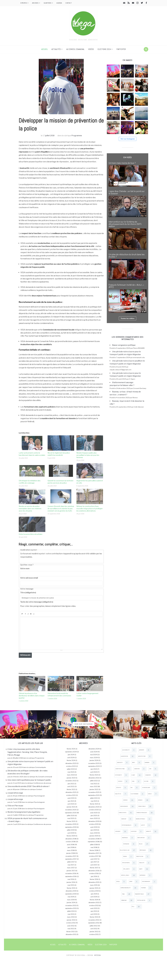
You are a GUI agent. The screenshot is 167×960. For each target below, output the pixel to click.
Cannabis (149, 762)
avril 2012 (93, 928)
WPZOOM (97, 955)
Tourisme (146, 888)
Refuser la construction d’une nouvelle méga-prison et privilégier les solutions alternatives (89, 508)
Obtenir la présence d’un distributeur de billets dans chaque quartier (32, 695)
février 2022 (71, 789)
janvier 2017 (71, 871)
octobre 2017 (93, 856)
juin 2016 (94, 876)
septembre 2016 (71, 876)
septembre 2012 (93, 923)
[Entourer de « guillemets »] (33, 613)
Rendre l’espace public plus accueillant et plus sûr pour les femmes (87, 455)
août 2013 (93, 908)
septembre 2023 (94, 766)
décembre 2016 (93, 871)
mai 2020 (70, 818)
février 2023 (94, 775)
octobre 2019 (93, 824)
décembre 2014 (71, 891)
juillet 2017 (71, 862)
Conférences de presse (42, 783)
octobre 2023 (71, 766)
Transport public (142, 894)
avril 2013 (93, 914)
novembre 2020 (70, 810)
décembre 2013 (93, 902)
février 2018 (94, 850)
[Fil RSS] (129, 3)
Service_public (128, 875)
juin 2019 (94, 830)
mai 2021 (94, 801)
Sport (133, 881)
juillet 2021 (94, 798)
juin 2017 (94, 862)
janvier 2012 (94, 931)
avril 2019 (70, 833)
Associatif (122, 762)
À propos (23, 3)
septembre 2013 (70, 908)
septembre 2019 (70, 827)
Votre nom (24, 568)
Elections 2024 (104, 49)
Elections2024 (137, 794)
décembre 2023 (70, 763)
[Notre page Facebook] (146, 3)
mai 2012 (71, 928)
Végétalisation (143, 900)
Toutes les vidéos (127, 318)
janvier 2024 (94, 760)
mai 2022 (94, 784)
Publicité (144, 863)
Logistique (136, 831)
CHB (152, 769)
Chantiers (139, 769)
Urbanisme (126, 900)
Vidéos (91, 49)
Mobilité (151, 831)
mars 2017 (71, 868)
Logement (120, 831)
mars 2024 (94, 757)
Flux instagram (39, 796)
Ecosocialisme (148, 787)
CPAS (135, 781)
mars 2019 (94, 833)
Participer (121, 49)
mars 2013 (71, 917)
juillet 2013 (71, 911)
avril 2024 (70, 757)
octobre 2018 (24, 701)
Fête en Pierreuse (15, 806)
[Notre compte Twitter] (142, 3)
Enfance (143, 800)
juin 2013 (94, 911)
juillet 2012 (93, 926)
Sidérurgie (145, 875)
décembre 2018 (70, 839)
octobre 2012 (71, 923)
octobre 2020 (94, 810)
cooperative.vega (15, 793)
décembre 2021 (71, 792)
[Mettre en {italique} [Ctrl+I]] (25, 613)
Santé (143, 869)
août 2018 (70, 844)
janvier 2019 (94, 836)
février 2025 (71, 749)
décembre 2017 (93, 853)
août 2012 (70, 926)
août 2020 (94, 813)
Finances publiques (144, 813)
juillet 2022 (94, 781)
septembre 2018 (93, 841)
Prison (127, 856)
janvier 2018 (70, 853)
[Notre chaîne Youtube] (133, 3)
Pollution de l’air (127, 850)
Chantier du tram (122, 769)
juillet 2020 (71, 815)
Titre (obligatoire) (28, 592)
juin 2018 (71, 847)
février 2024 (71, 760)
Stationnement (148, 881)
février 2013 (94, 917)
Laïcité (145, 825)
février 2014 (94, 900)
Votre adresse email (29, 578)
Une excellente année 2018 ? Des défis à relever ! (28, 786)
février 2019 (71, 836)
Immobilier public (143, 819)
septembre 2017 (70, 859)
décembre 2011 (71, 934)
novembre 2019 (70, 824)
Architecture (144, 756)
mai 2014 (71, 897)
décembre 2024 (93, 749)
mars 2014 (71, 900)
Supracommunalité (128, 888)
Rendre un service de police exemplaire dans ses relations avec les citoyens (30, 508)
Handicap (126, 819)
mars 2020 (94, 818)
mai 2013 (71, 914)
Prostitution (142, 856)
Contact (68, 3)
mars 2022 (94, 786)
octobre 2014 (94, 891)
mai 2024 (93, 754)
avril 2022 (70, 786)
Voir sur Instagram (128, 139)
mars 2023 (71, 775)
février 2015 (71, 888)
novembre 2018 (93, 839)
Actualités (56, 49)
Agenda (59, 3)
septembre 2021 (93, 795)
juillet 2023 (71, 769)
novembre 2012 (93, 920)
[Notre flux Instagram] (137, 3)
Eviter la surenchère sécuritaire (30, 534)
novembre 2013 (70, 905)
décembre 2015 (94, 882)
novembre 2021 (94, 792)
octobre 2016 (94, 873)
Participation (143, 838)
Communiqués (40, 767)
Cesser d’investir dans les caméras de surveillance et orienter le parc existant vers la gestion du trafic (61, 508)
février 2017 (94, 868)
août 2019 (93, 827)
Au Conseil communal (75, 49)
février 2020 (71, 821)
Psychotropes (128, 863)
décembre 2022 (93, 778)
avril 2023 (93, 772)
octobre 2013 (93, 905)
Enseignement (126, 806)
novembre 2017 (71, 856)
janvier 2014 (71, 902)
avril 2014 (93, 897)
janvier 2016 (71, 882)
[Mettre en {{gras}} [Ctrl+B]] (22, 613)
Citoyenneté (120, 775)
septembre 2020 (71, 813)
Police (143, 844)
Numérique (127, 838)
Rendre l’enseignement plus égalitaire (23, 812)
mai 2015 (71, 885)
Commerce (150, 775)
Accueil (44, 49)
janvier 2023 (71, 778)
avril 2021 (70, 804)
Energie (128, 800)
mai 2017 (71, 865)
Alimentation (127, 756)
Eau (134, 787)
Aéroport (144, 750)
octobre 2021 (71, 795)
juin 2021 (71, 801)
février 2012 (70, 931)
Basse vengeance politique (124, 345)
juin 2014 (94, 894)
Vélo (136, 907)
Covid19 (122, 781)
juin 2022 (71, 784)
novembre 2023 (93, 763)
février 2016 (94, 879)
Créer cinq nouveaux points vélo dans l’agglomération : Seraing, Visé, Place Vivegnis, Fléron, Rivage (27, 752)
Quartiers (47, 3)
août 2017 (93, 859)
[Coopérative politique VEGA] (83, 23)
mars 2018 (71, 850)
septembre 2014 (70, 894)
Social (120, 881)
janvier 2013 (71, 920)
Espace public (144, 806)
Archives (35, 3)
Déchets (121, 787)
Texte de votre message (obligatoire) (36, 602)
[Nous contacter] (124, 3)
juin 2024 (71, 754)
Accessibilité (128, 750)
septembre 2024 (71, 752)
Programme (76, 135)
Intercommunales (129, 825)
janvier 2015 (94, 888)
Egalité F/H (120, 794)
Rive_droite (128, 869)
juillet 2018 (49, 135)
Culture (148, 781)
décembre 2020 (93, 807)
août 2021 (71, 798)
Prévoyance (145, 850)
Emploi (152, 794)
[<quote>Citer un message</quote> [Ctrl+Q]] (30, 613)
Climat (135, 775)
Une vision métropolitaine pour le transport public (29, 780)
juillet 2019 (71, 830)
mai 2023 (71, 772)
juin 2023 (94, 769)
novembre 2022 (71, 781)
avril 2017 (93, 865)
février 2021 (94, 804)
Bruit (136, 762)
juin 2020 (94, 815)
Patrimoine (128, 844)
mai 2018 (94, 847)
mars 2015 (94, 885)
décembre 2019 (93, 821)
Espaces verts (125, 813)
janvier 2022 (94, 789)
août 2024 (93, 752)
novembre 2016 (70, 873)
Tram (126, 894)
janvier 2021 (71, 807)
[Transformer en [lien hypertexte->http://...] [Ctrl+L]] (27, 613)
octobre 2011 (93, 934)
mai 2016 (71, 879)
